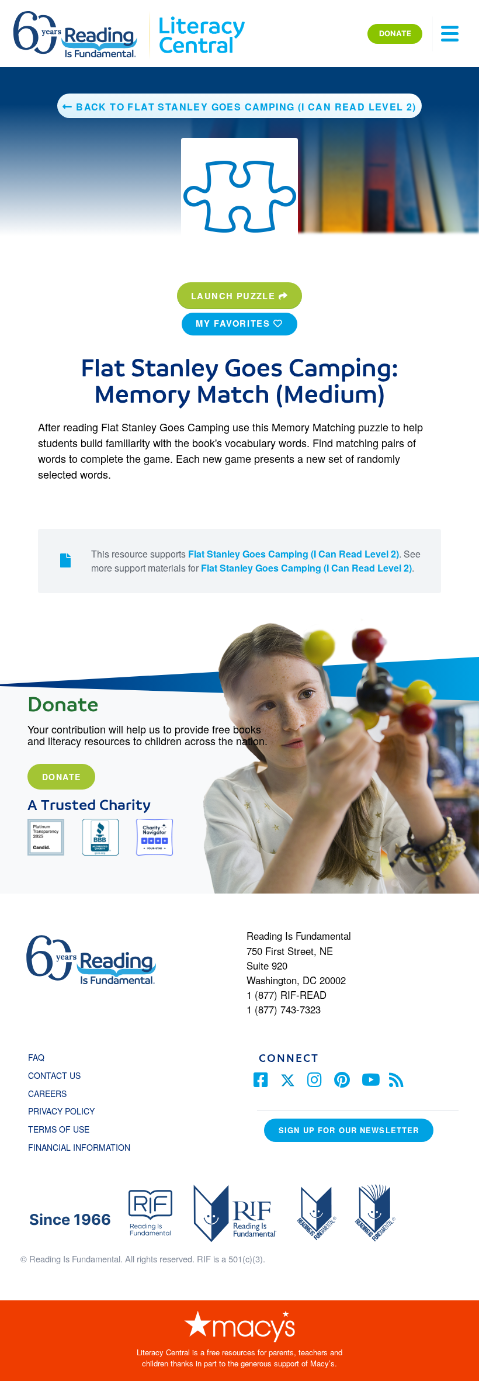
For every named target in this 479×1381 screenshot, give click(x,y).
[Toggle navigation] (449, 33)
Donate (61, 777)
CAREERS (47, 1093)
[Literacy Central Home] (201, 16)
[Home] (83, 16)
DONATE (395, 33)
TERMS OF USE (64, 1129)
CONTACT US (58, 1075)
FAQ (36, 1057)
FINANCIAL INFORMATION (79, 1147)
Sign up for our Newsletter (349, 1130)
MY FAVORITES (234, 323)
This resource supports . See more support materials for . (256, 560)
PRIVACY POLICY (61, 1111)
